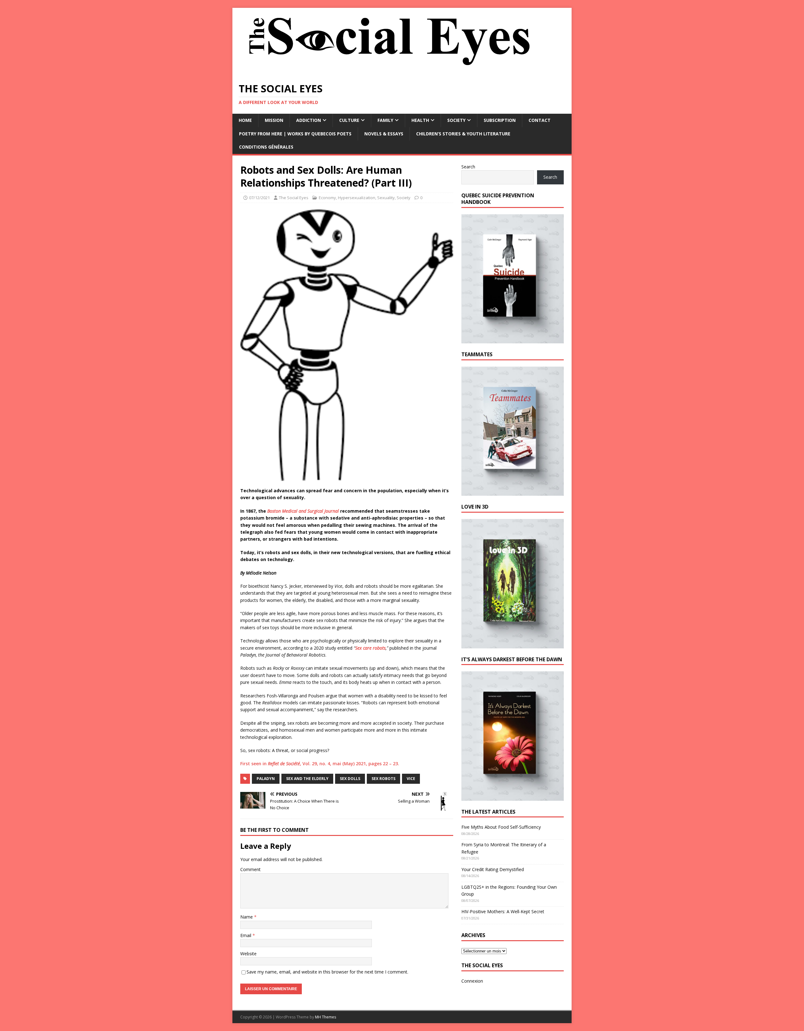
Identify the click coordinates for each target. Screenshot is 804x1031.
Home (245, 120)
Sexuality (386, 197)
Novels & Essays (383, 134)
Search (468, 167)
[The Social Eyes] (389, 72)
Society (456, 120)
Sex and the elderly (307, 778)
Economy (327, 197)
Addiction (308, 120)
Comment (250, 869)
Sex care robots (370, 648)
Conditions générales (266, 147)
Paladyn (266, 778)
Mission (274, 120)
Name (247, 917)
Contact (540, 120)
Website (248, 954)
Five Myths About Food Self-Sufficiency (501, 827)
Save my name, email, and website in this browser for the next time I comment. (327, 972)
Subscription (500, 120)
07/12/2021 (259, 197)
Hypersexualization (356, 197)
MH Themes (325, 1017)
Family (385, 120)
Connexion (472, 981)
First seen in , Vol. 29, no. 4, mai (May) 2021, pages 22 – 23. (319, 763)
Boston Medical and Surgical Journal (303, 511)
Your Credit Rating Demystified (492, 869)
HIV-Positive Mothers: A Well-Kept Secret (502, 911)
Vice (411, 778)
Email (246, 935)
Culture (349, 120)
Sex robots (383, 778)
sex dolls (350, 778)
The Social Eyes (293, 197)
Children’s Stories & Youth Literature (463, 134)
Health (420, 120)
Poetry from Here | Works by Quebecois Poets (295, 134)
